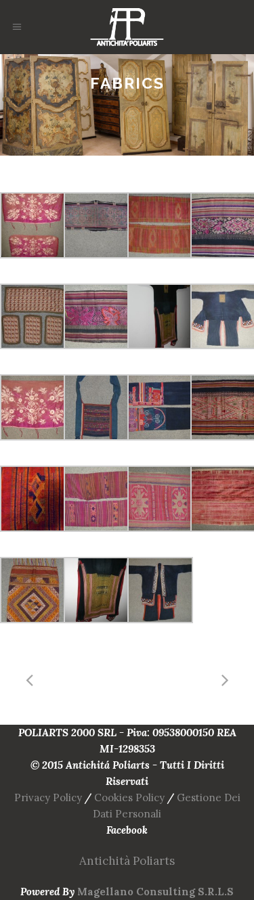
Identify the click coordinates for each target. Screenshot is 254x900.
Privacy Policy (48, 797)
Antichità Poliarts (127, 860)
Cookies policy (129, 797)
